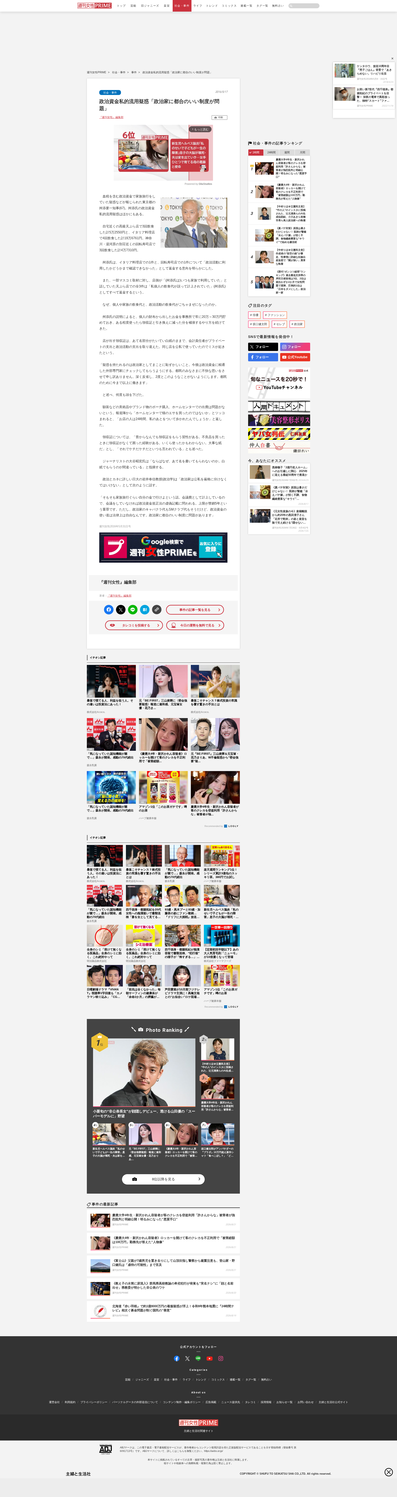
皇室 (167, 5)
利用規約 (70, 1402)
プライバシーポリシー (93, 1402)
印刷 (220, 117)
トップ (121, 5)
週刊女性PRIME (96, 72)
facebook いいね (109, 609)
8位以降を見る (163, 1179)
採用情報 (266, 1402)
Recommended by (214, 826)
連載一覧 (246, 5)
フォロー (262, 346)
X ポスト (120, 608)
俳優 (255, 315)
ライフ (197, 5)
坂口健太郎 (260, 324)
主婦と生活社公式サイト (333, 1402)
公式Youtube (297, 357)
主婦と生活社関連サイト (198, 1430)
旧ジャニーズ (150, 5)
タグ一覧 (262, 5)
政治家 (298, 324)
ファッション (276, 315)
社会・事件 (182, 5)
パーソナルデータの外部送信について (135, 1402)
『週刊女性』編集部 (111, 117)
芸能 (133, 5)
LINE (131, 606)
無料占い (278, 5)
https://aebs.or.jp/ (213, 1451)
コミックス (229, 5)
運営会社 (54, 1402)
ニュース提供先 (230, 1402)
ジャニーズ (142, 1379)
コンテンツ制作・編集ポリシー (182, 1402)
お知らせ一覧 (284, 1402)
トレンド (212, 5)
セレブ (280, 324)
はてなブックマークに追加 (144, 609)
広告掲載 (211, 1402)
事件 (134, 72)
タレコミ (250, 1402)
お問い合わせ (306, 1402)
